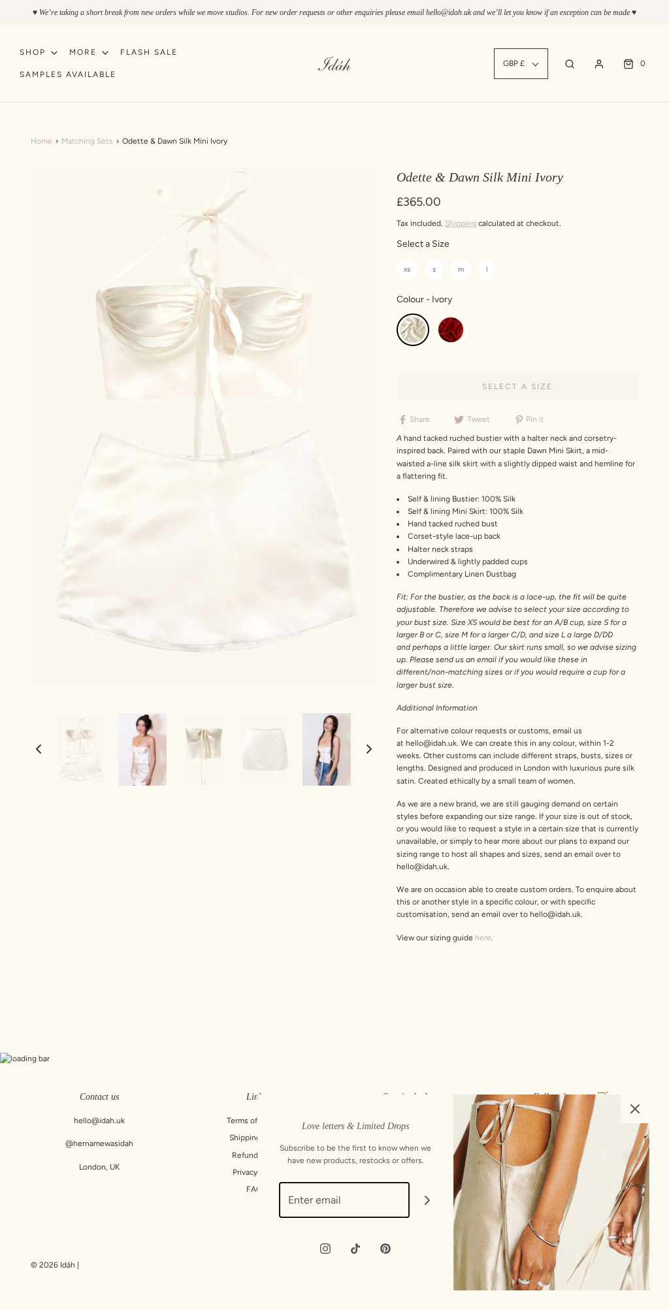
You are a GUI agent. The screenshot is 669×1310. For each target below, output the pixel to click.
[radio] (407, 269)
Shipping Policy (256, 1137)
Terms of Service (256, 1120)
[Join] (428, 1200)
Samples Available (68, 74)
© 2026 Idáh (53, 1265)
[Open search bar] (569, 64)
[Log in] (599, 64)
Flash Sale (149, 52)
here (483, 937)
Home (41, 141)
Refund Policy (256, 1155)
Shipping (460, 223)
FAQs (256, 1189)
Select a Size (423, 243)
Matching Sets (87, 141)
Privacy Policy (256, 1172)
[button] (38, 749)
